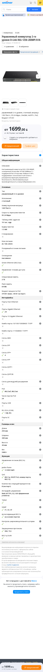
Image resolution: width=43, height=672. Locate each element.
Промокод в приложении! (14, 15)
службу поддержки (13, 565)
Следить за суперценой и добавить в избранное (23, 138)
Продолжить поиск (21, 592)
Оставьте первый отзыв (11, 109)
